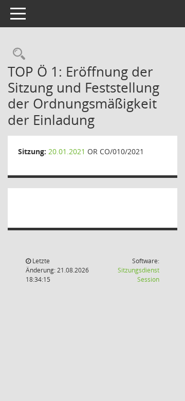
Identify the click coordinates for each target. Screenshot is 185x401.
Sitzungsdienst (138, 275)
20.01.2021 (66, 151)
